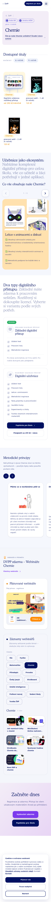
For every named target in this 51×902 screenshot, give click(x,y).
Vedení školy (35, 694)
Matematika (15, 665)
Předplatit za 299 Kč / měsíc (25, 433)
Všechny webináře (10, 571)
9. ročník (32, 60)
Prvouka (29, 672)
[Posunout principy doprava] (12, 476)
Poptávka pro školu (24, 425)
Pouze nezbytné (25, 887)
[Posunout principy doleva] (6, 476)
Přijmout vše (26, 880)
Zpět (10, 16)
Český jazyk (15, 680)
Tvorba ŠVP (14, 701)
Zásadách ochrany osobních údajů (19, 871)
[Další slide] (45, 193)
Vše (11, 658)
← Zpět (5, 4)
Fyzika (23, 658)
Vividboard (32, 680)
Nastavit (25, 894)
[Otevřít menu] (46, 3)
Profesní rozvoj (16, 694)
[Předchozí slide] (5, 193)
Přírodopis (14, 672)
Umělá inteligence (18, 687)
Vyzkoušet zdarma (25, 814)
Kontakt (8, 874)
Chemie (31, 665)
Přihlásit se (36, 619)
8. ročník (19, 60)
